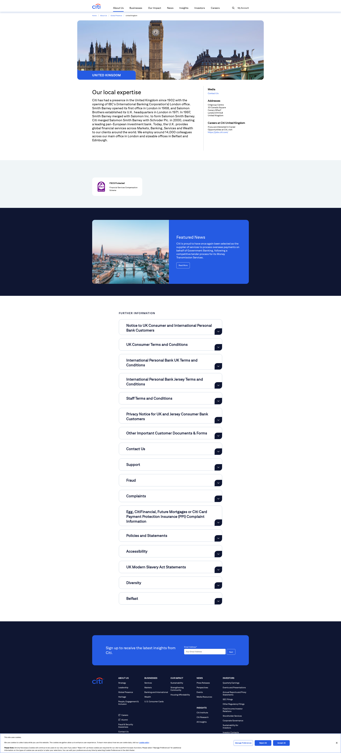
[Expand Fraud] (218, 483)
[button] (118, 9)
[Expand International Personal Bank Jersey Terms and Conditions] (218, 385)
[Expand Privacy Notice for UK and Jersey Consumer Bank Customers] (218, 420)
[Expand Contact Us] (218, 451)
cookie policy (144, 743)
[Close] (337, 743)
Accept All (281, 743)
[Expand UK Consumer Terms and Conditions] (218, 347)
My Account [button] (243, 8)
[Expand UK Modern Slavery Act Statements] (218, 570)
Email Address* (190, 647)
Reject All (263, 743)
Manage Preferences (243, 743)
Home (94, 16)
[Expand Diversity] (218, 585)
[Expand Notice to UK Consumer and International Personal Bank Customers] (218, 331)
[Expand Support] (218, 467)
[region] (170, 743)
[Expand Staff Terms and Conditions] (218, 401)
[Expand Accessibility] (218, 554)
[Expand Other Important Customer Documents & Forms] (218, 436)
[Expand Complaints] (218, 499)
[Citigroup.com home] (98, 681)
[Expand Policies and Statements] (218, 538)
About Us (103, 16)
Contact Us (213, 93)
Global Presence (116, 16)
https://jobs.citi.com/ (218, 132)
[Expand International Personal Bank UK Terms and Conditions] (218, 366)
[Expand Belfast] (218, 601)
